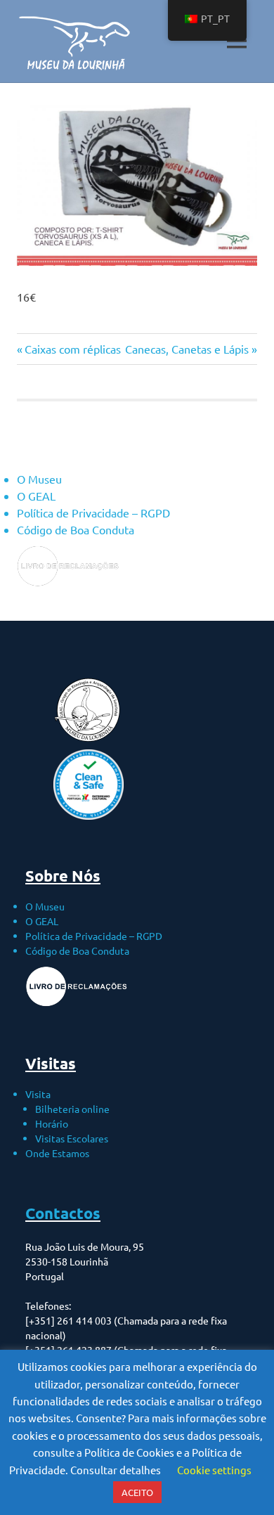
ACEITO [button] (137, 1492)
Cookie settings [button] (214, 1469)
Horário (51, 1123)
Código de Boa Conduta (75, 529)
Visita (38, 1094)
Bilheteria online (72, 1108)
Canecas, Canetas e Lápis (187, 349)
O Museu (39, 479)
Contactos (62, 1213)
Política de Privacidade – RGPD (93, 512)
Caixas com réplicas (72, 349)
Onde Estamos (57, 1153)
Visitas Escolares (71, 1138)
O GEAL (36, 496)
